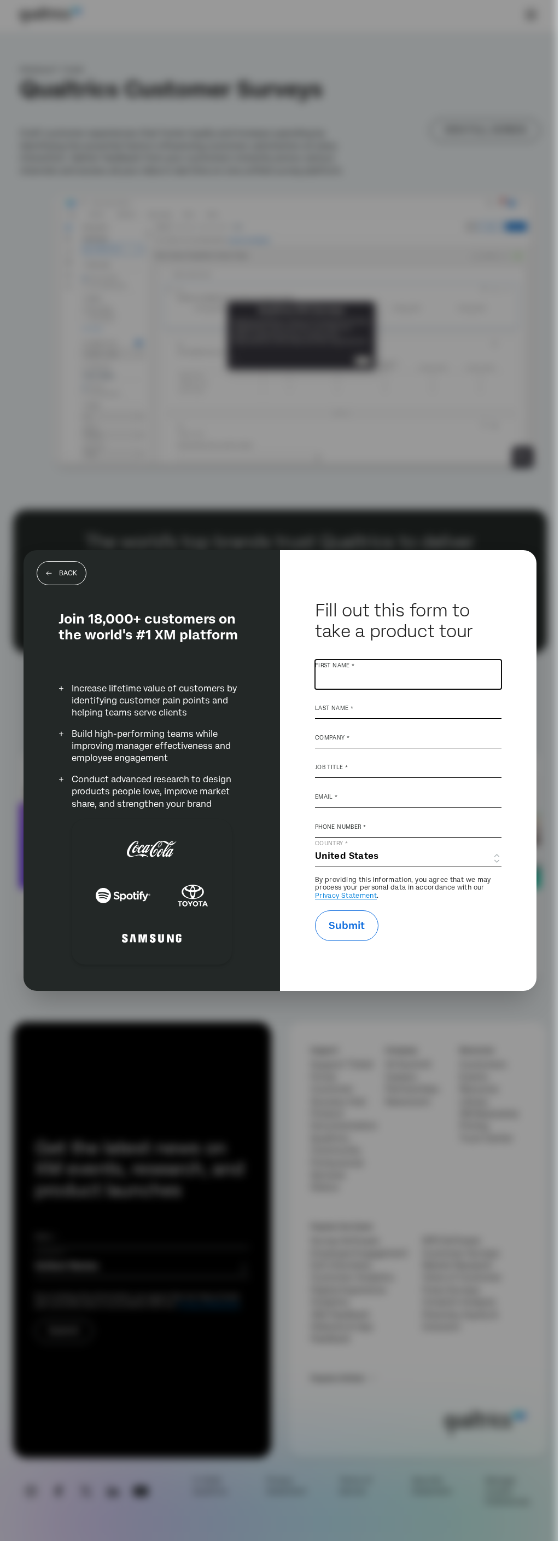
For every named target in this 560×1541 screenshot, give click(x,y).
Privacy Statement (346, 895)
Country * (331, 843)
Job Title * (331, 767)
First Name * (334, 665)
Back (68, 573)
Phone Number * (340, 826)
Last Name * (334, 708)
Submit (347, 925)
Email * (326, 796)
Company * (332, 737)
